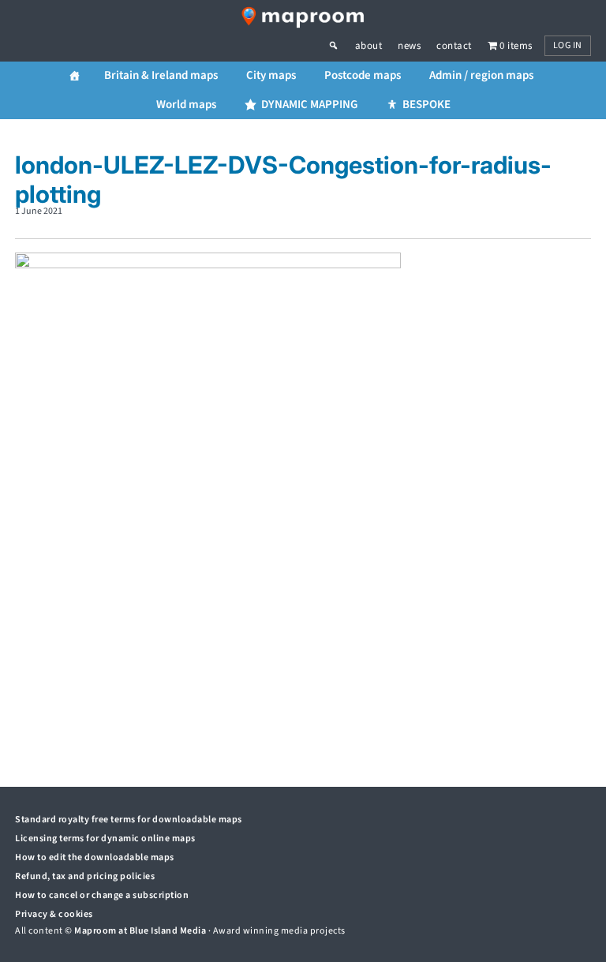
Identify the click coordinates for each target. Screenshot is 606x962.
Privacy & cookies (54, 914)
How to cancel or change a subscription (102, 895)
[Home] (74, 76)
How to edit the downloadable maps (94, 857)
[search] (341, 46)
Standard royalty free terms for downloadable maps (128, 819)
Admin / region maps (481, 75)
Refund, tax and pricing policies (85, 876)
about (369, 46)
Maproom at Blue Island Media (140, 931)
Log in (567, 45)
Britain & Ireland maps (161, 75)
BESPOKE (426, 104)
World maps (186, 104)
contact (454, 46)
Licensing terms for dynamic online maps (105, 838)
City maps (271, 75)
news (409, 46)
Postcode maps (362, 75)
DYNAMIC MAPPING (309, 104)
